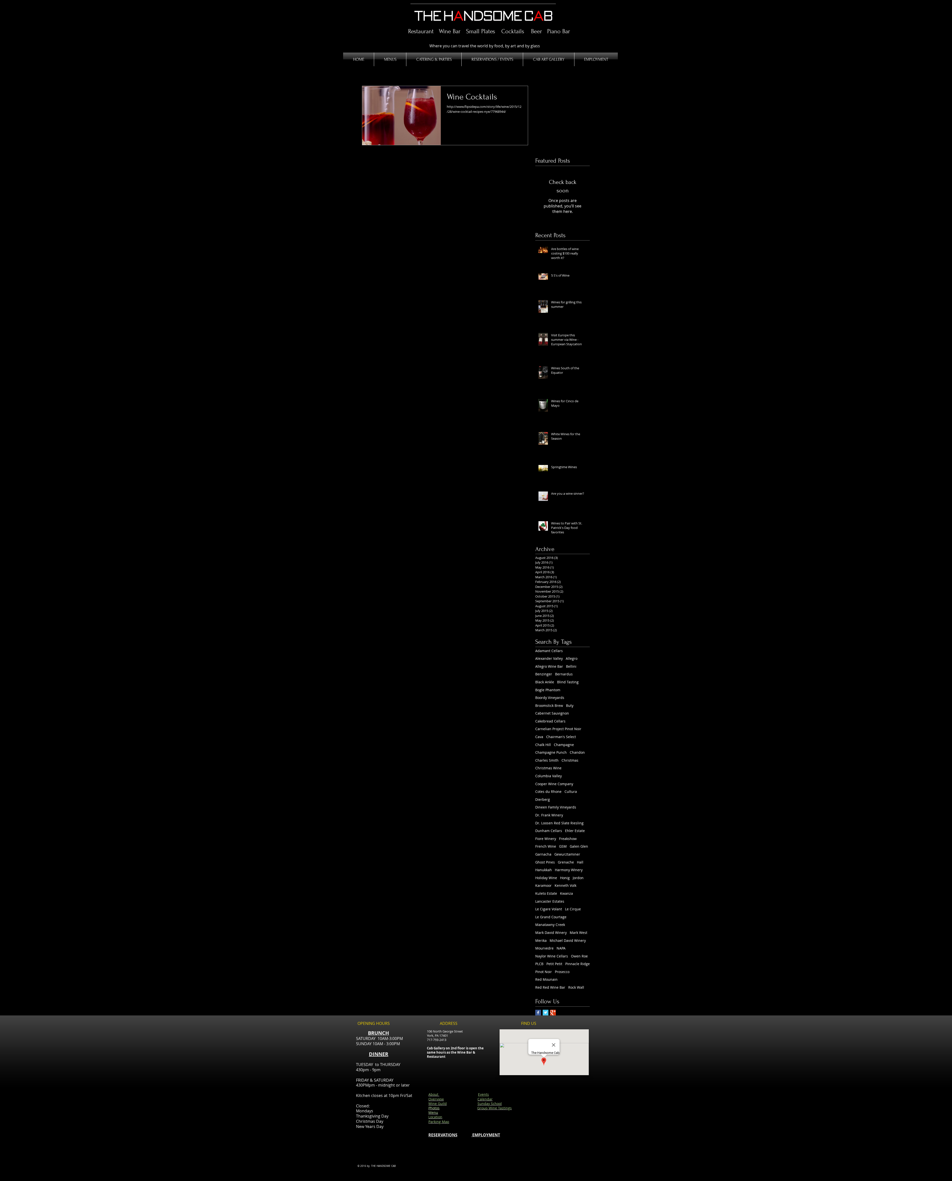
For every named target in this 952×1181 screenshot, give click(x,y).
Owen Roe (579, 956)
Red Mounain (546, 979)
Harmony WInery (569, 869)
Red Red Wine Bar (550, 987)
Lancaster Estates (549, 901)
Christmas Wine (548, 768)
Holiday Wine (546, 877)
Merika (541, 940)
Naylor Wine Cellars (551, 956)
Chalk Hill (543, 744)
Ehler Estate (575, 830)
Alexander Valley (549, 658)
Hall (580, 862)
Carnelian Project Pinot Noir (558, 728)
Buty (569, 705)
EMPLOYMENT (485, 1135)
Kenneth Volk (565, 885)
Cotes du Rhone (548, 791)
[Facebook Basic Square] (538, 1012)
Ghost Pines (545, 862)
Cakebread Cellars (550, 721)
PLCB (539, 963)
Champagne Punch (551, 752)
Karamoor (543, 885)
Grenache (566, 862)
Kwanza (566, 893)
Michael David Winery (568, 940)
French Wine (545, 846)
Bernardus (564, 674)
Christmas (570, 760)
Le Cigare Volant (548, 909)
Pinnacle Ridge (577, 963)
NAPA (561, 948)
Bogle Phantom (547, 690)
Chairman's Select (561, 736)
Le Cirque (573, 909)
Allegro (571, 658)
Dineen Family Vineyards (555, 807)
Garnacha (543, 854)
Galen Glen (579, 846)
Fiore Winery (545, 838)
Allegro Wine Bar (549, 666)
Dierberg (542, 799)
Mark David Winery (551, 932)
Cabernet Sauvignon (552, 713)
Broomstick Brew (549, 705)
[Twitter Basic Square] (545, 1012)
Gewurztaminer (567, 854)
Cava (539, 736)
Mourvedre (544, 948)
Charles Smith (547, 760)
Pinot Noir (543, 971)
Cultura (571, 791)
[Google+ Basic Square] (553, 1012)
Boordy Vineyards (549, 697)
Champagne (564, 744)
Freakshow (568, 838)
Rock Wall (576, 987)
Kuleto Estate (546, 893)
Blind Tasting (568, 682)
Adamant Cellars (549, 650)
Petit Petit (554, 963)
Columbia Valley (548, 776)
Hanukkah (543, 869)
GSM (563, 846)
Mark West (578, 932)
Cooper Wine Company (554, 783)
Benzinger (543, 674)
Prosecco (562, 971)
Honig (565, 877)
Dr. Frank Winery (549, 815)
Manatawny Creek (550, 924)
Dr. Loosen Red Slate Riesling (559, 823)
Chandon (577, 752)
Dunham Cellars (548, 830)
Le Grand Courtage (550, 917)
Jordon (578, 877)
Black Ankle (544, 682)
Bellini (571, 666)
